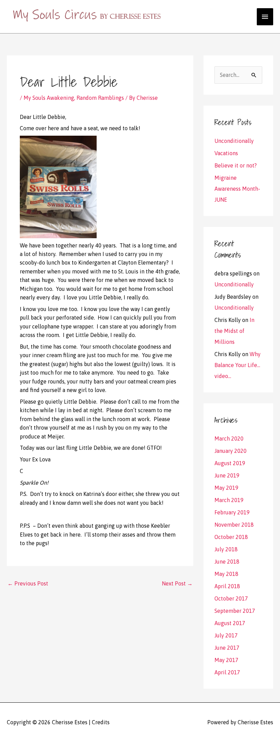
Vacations (226, 153)
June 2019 (226, 475)
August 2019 (229, 463)
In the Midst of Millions (234, 331)
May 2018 (226, 574)
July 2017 (226, 635)
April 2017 (227, 672)
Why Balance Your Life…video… (237, 365)
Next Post (177, 583)
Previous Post (28, 583)
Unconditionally (234, 141)
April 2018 (227, 586)
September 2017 (234, 611)
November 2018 (234, 525)
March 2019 (228, 500)
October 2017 (231, 598)
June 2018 (226, 561)
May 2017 (226, 660)
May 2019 (226, 488)
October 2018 (231, 537)
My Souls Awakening (49, 98)
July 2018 (226, 549)
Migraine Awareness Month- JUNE (237, 189)
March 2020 (228, 438)
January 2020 (230, 451)
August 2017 (229, 623)
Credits (101, 722)
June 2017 (226, 648)
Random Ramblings (100, 98)
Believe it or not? (235, 165)
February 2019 (232, 512)
